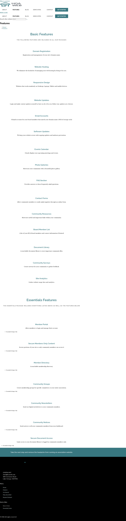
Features (16, 9)
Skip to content (5, 1)
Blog (27, 9)
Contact (50, 9)
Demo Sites (37, 9)
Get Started (61, 9)
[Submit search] (26, 19)
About (4, 9)
